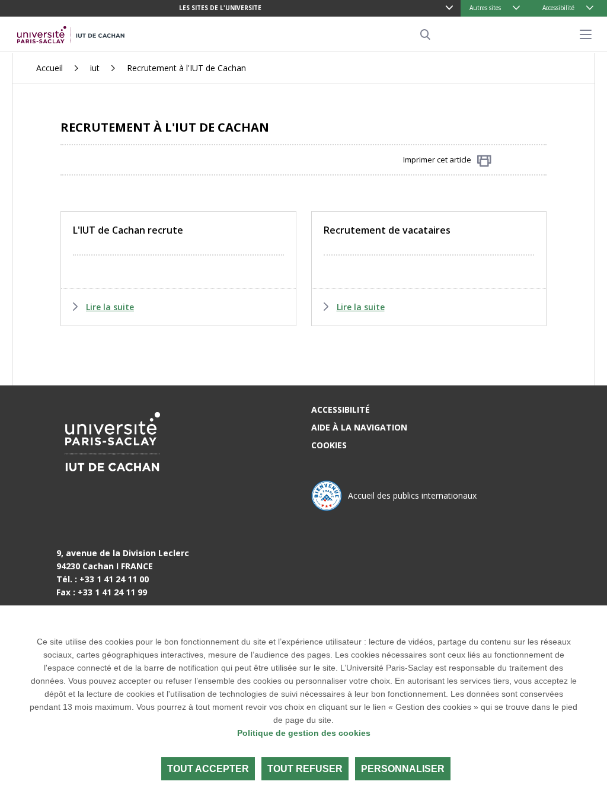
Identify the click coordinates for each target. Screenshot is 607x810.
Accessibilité (558, 8)
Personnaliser (403, 769)
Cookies (329, 445)
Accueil (49, 68)
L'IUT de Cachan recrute (128, 230)
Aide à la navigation (359, 427)
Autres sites (485, 8)
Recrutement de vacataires (387, 230)
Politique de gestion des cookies (303, 733)
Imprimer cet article (437, 159)
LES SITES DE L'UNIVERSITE (220, 8)
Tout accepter (208, 769)
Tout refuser (305, 769)
